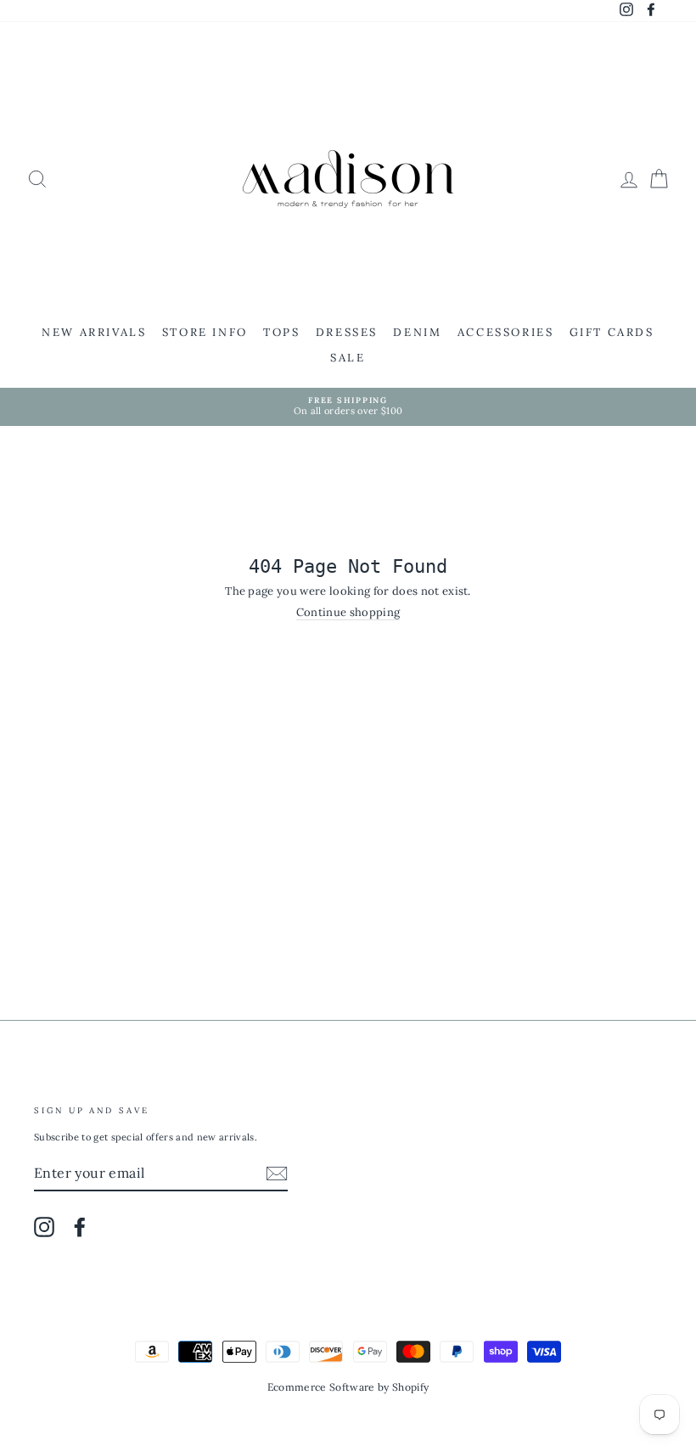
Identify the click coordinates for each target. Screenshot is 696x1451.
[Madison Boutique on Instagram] (44, 1227)
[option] (348, 406)
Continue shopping (348, 612)
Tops (281, 332)
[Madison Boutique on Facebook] (80, 1227)
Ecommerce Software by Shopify (348, 1387)
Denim (417, 332)
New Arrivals (94, 332)
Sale (347, 357)
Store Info (205, 332)
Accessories (505, 332)
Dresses (347, 332)
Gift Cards (612, 332)
